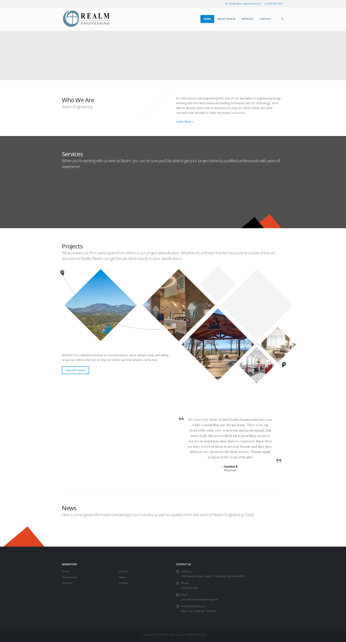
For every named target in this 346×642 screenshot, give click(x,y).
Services (247, 19)
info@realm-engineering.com (245, 3)
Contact (266, 19)
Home (207, 19)
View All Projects (75, 370)
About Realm (226, 19)
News (122, 577)
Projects (124, 571)
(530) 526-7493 (275, 3)
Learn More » (184, 121)
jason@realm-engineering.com (199, 599)
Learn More (81, 211)
